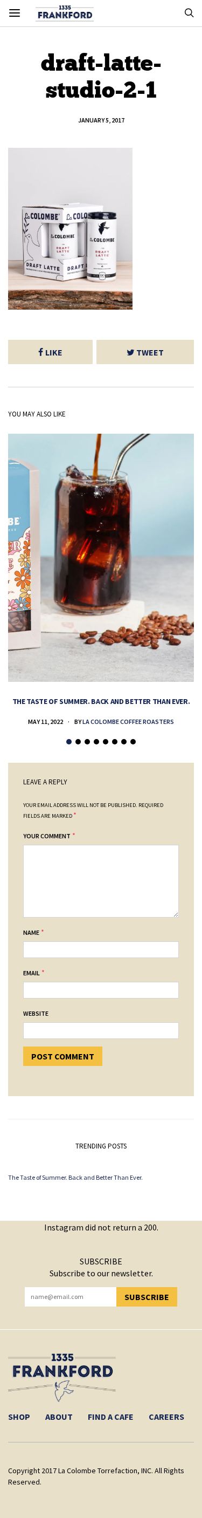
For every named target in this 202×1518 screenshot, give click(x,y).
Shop (19, 1416)
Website (35, 1013)
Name (31, 932)
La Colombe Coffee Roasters (128, 721)
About (59, 1416)
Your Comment (47, 836)
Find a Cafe (111, 1416)
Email (31, 973)
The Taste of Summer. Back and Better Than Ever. (101, 701)
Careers (166, 1416)
